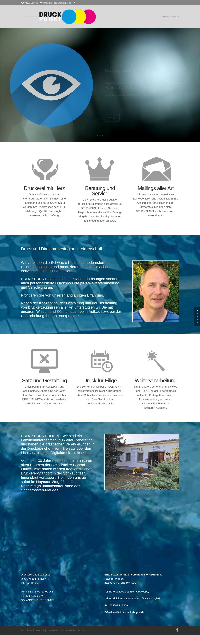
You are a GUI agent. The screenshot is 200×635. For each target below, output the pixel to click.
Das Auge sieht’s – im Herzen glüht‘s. (138, 60)
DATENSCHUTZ (74, 630)
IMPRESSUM (55, 630)
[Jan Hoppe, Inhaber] (155, 320)
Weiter (112, 107)
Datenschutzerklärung (168, 17)
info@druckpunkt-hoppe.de (128, 612)
